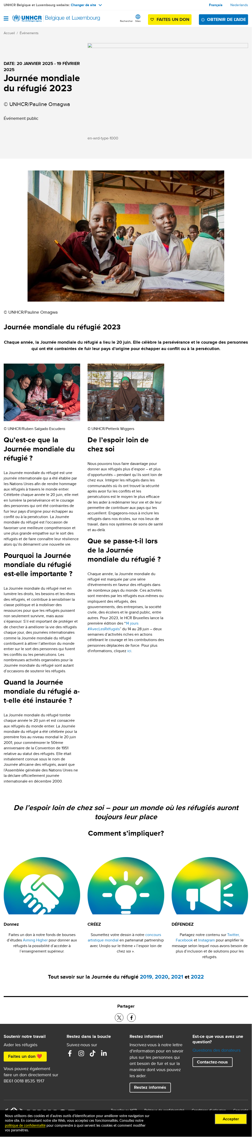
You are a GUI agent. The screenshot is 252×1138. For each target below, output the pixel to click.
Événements (29, 33)
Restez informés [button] (150, 1087)
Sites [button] (138, 21)
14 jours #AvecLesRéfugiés (113, 625)
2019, (146, 977)
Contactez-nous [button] (212, 1062)
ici (129, 651)
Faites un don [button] (173, 19)
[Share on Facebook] (131, 1017)
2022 (197, 977)
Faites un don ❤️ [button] (25, 1056)
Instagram (206, 940)
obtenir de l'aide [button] (226, 19)
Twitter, (233, 935)
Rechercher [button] (126, 21)
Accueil (9, 33)
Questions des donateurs (216, 1050)
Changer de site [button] (83, 4)
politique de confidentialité (25, 1125)
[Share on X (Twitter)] (119, 1017)
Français (215, 4)
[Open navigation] (6, 19)
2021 (177, 977)
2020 (161, 977)
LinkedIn (104, 1053)
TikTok (92, 1053)
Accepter (231, 1119)
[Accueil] (28, 18)
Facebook (184, 940)
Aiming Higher (35, 940)
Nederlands (239, 4)
